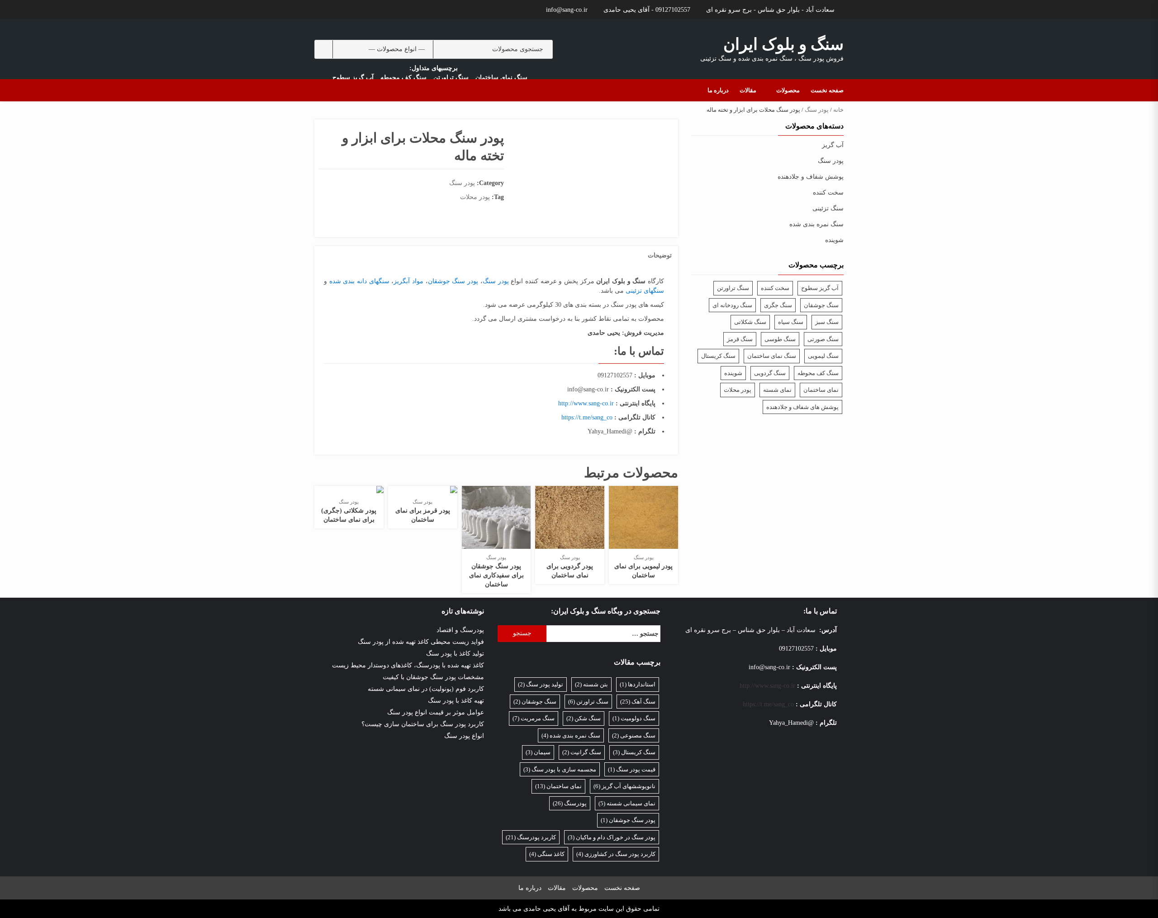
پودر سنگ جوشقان (453, 281)
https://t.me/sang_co (586, 417)
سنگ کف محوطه (403, 77)
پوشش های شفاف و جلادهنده (802, 407)
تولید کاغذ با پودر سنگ (455, 653)
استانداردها (637, 684)
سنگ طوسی (780, 339)
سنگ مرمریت (534, 718)
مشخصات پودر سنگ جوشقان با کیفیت (433, 677)
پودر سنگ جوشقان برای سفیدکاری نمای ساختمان (496, 575)
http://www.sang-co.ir (586, 403)
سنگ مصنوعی (633, 735)
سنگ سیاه (790, 322)
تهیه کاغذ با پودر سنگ (456, 700)
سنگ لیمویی (823, 355)
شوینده (834, 240)
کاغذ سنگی (547, 854)
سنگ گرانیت (581, 752)
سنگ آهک (637, 701)
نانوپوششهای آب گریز (624, 786)
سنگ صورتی (823, 339)
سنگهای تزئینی (645, 290)
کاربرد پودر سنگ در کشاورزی (615, 854)
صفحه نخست (827, 90)
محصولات (788, 90)
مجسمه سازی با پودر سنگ (559, 769)
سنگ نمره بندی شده (816, 224)
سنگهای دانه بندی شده (359, 281)
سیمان (538, 752)
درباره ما (718, 90)
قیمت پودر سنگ (631, 769)
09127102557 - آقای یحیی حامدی (646, 9)
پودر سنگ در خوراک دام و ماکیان (611, 837)
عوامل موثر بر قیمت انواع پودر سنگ (435, 712)
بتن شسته (591, 684)
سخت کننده (828, 192)
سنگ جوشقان (821, 305)
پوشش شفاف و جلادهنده (811, 176)
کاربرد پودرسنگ (531, 837)
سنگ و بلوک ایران (783, 44)
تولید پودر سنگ (540, 684)
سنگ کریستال (718, 355)
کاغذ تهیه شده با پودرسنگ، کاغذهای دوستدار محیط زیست (408, 665)
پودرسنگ (570, 803)
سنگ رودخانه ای (732, 305)
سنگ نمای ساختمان (501, 77)
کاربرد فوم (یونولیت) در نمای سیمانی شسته (426, 688)
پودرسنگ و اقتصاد (460, 630)
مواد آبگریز (408, 281)
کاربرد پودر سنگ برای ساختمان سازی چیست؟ (422, 724)
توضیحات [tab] (660, 255)
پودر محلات (475, 197)
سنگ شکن (583, 718)
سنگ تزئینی (828, 208)
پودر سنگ (817, 110)
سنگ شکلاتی (750, 322)
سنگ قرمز (740, 339)
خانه (838, 110)
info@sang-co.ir (567, 9)
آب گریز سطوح (353, 77)
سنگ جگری (778, 305)
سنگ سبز (827, 322)
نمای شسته (777, 389)
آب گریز (833, 145)
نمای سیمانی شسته (626, 803)
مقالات (748, 90)
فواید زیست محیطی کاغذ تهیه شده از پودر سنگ (421, 641)
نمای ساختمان (821, 389)
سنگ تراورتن (451, 77)
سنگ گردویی (770, 373)
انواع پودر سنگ (464, 735)
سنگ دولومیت (633, 718)
